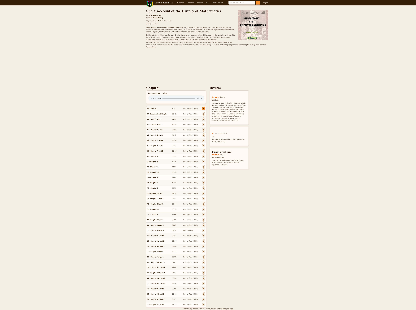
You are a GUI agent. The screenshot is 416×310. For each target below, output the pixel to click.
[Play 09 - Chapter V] (203, 156)
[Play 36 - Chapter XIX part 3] (203, 299)
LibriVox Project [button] (217, 3)
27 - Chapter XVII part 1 (155, 251)
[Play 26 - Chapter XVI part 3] (203, 246)
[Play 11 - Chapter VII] (203, 167)
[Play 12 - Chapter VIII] (203, 172)
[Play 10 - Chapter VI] (203, 161)
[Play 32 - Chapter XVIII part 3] (203, 278)
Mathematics (162, 21)
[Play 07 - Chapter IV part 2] (203, 145)
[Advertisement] (208, 67)
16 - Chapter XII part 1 (155, 193)
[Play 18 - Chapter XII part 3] (203, 204)
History (169, 21)
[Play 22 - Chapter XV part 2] (203, 225)
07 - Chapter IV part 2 (155, 146)
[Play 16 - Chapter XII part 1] (203, 193)
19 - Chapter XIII (153, 209)
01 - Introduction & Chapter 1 (157, 114)
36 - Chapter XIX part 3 (155, 299)
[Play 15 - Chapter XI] (203, 188)
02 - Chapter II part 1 (154, 119)
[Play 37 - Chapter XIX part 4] (203, 304)
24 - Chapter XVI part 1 (155, 236)
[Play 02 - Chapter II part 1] (203, 119)
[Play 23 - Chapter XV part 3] (203, 230)
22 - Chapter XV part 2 (155, 225)
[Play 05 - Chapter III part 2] (203, 135)
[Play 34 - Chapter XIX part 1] (203, 288)
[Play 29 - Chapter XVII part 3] (203, 262)
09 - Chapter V (152, 156)
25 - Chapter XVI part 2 (155, 241)
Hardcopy (180, 3)
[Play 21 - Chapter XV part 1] (203, 220)
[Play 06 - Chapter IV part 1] (203, 140)
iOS (207, 3)
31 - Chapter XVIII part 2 (156, 273)
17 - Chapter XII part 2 (155, 199)
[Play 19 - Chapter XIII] (203, 209)
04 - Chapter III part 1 (155, 130)
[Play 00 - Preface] (203, 108)
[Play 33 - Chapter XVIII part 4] (203, 283)
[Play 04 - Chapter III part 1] (203, 130)
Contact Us (187, 309)
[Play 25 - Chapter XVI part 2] (203, 241)
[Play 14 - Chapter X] (203, 183)
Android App (221, 309)
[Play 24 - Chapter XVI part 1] (203, 235)
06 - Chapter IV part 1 (155, 140)
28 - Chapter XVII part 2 (156, 257)
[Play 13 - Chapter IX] (203, 177)
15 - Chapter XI (152, 188)
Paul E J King (158, 18)
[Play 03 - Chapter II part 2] (203, 124)
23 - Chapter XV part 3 (155, 230)
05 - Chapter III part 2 (155, 135)
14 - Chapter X (152, 183)
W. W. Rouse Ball (155, 15)
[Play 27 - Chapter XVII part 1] (203, 251)
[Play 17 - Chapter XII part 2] (203, 198)
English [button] (266, 3)
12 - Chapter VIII (153, 172)
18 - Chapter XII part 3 (155, 204)
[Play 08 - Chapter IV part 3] (203, 151)
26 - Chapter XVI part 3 (155, 246)
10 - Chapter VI (152, 161)
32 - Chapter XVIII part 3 (156, 278)
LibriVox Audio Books (164, 2)
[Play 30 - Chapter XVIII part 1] (203, 267)
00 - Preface (151, 108)
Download (190, 3)
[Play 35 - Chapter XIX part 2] (203, 294)
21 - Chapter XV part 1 (155, 220)
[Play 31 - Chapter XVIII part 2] (203, 273)
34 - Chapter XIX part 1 (155, 289)
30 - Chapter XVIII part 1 (156, 267)
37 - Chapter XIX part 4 (155, 304)
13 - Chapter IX (152, 177)
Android (200, 3)
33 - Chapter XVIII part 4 (156, 283)
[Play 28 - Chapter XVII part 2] (203, 257)
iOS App (230, 309)
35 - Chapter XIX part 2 (155, 294)
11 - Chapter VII (152, 167)
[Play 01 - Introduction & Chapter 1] (203, 114)
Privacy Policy (211, 309)
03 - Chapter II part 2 (154, 124)
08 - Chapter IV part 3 (155, 151)
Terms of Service (198, 309)
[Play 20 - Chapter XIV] (203, 214)
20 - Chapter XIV (153, 214)
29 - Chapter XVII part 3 (156, 262)
